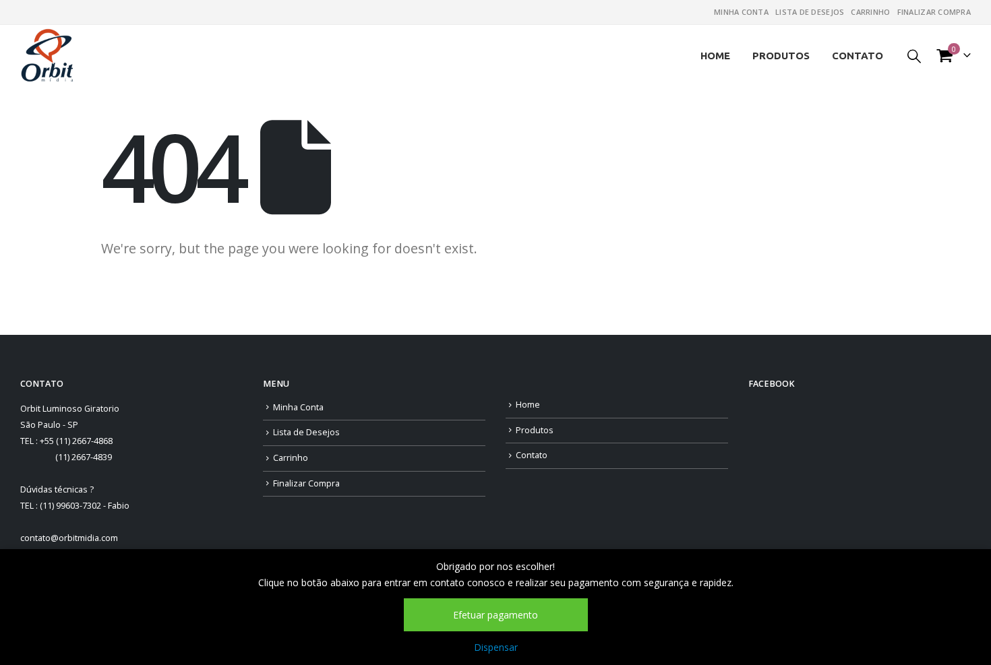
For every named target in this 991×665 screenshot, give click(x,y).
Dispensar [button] (496, 647)
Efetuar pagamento (495, 614)
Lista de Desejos (809, 12)
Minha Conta (741, 12)
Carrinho (870, 12)
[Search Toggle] (914, 55)
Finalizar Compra (934, 12)
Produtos (781, 55)
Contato (857, 55)
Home (715, 55)
